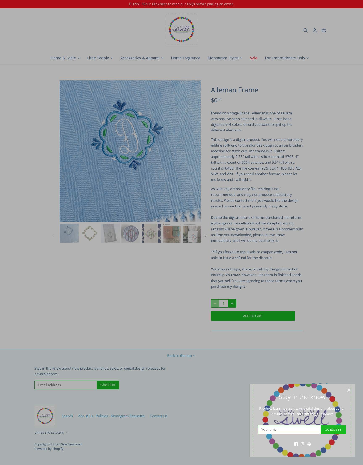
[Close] (348, 390)
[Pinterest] (309, 443)
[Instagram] (302, 443)
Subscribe (333, 430)
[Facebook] (296, 443)
